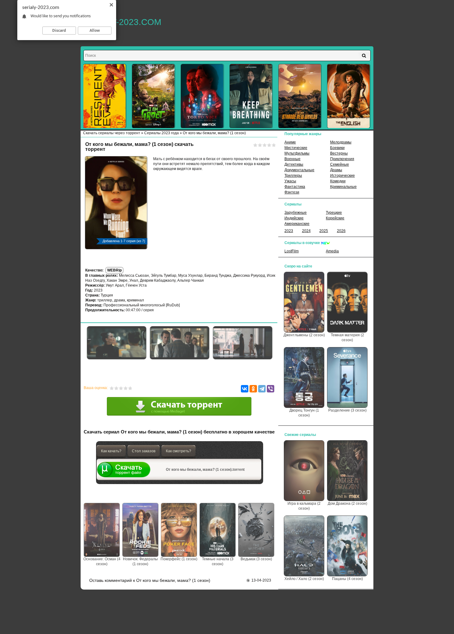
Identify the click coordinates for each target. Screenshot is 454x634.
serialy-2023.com (121, 22)
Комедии (338, 181)
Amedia (332, 251)
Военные (292, 159)
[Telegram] (262, 388)
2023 (288, 231)
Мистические (295, 148)
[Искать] (364, 55)
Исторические (342, 175)
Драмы (336, 170)
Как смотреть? (178, 451)
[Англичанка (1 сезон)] (348, 96)
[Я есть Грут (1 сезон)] (153, 96)
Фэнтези (291, 192)
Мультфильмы (296, 153)
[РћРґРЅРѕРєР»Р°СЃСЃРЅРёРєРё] (253, 388)
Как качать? (111, 451)
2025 (323, 231)
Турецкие (334, 212)
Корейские (335, 218)
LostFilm (291, 251)
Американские (296, 224)
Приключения (342, 159)
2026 (341, 231)
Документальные (299, 170)
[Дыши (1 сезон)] (251, 96)
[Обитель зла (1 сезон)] (104, 96)
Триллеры (293, 175)
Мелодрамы (340, 142)
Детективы (293, 164)
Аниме (290, 142)
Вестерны (339, 153)
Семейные (339, 164)
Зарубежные (295, 212)
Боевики (337, 148)
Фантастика (294, 186)
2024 (306, 231)
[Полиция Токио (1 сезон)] (202, 96)
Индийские (294, 218)
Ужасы (290, 181)
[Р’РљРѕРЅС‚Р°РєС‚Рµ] (244, 388)
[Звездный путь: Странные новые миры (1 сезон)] (300, 96)
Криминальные (343, 186)
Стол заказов (143, 451)
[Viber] (270, 388)
